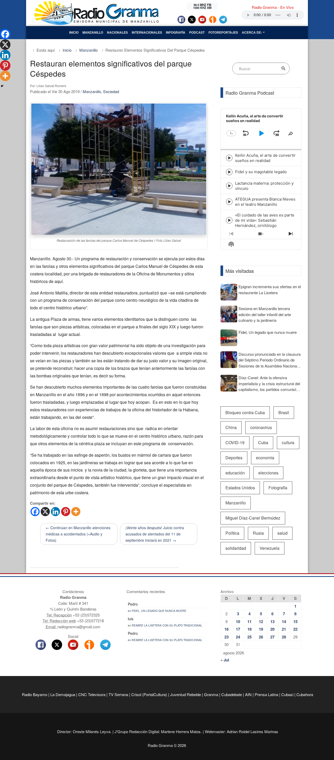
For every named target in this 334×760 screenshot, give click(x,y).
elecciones (268, 473)
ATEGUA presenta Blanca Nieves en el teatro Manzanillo (265, 202)
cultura (288, 442)
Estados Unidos (240, 488)
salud (282, 533)
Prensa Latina (266, 694)
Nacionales (117, 32)
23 (226, 637)
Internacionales (147, 32)
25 (249, 637)
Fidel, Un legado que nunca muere (159, 611)
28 (284, 637)
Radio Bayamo (34, 694)
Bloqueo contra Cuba (245, 412)
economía (265, 458)
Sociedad (111, 91)
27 (272, 637)
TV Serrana (118, 694)
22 (295, 629)
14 (284, 621)
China (231, 427)
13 (272, 621)
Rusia (258, 533)
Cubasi (287, 694)
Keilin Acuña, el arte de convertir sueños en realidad (265, 158)
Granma (211, 694)
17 (238, 629)
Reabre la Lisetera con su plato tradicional (167, 625)
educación (235, 473)
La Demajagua (62, 694)
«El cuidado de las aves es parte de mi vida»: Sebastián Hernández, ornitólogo (264, 220)
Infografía (175, 32)
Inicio (74, 32)
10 (238, 621)
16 (226, 629)
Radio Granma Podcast (249, 92)
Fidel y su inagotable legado (261, 171)
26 (261, 637)
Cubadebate (231, 694)
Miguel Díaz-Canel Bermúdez (252, 518)
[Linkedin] (55, 511)
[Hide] (2, 86)
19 (261, 629)
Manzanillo (92, 32)
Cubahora (304, 694)
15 (295, 621)
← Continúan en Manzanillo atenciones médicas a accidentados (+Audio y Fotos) (78, 534)
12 (261, 621)
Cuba (263, 442)
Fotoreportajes (223, 32)
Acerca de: (252, 32)
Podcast (197, 32)
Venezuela (269, 548)
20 (272, 629)
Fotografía (278, 488)
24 (238, 637)
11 (249, 621)
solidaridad (235, 548)
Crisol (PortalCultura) (149, 694)
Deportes (233, 458)
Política (232, 533)
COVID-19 (234, 442)
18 (249, 629)
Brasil (283, 412)
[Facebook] (35, 511)
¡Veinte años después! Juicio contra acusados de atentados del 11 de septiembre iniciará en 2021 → (155, 534)
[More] (75, 511)
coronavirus (261, 427)
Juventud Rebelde (185, 694)
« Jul (224, 660)
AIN (248, 694)
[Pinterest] (65, 511)
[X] (45, 511)
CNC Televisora (91, 694)
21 (284, 629)
